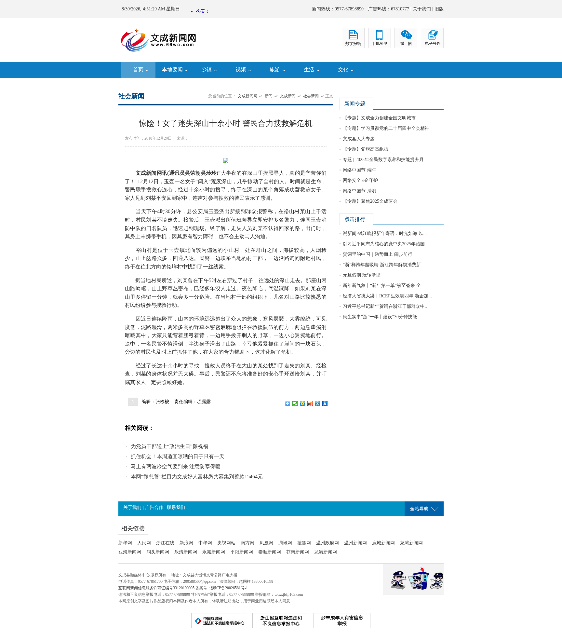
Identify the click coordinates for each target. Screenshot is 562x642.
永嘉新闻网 (213, 552)
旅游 (275, 69)
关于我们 (422, 9)
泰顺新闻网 (269, 552)
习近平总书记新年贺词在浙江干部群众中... (386, 306)
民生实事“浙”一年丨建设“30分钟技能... (382, 316)
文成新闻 (288, 96)
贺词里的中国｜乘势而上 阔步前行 (377, 254)
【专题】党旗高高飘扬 (365, 149)
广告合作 (154, 507)
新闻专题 (354, 103)
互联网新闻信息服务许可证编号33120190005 (156, 588)
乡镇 (206, 69)
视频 (240, 69)
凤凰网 (266, 542)
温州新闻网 (355, 542)
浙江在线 (165, 542)
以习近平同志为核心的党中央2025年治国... (386, 243)
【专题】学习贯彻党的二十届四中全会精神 (386, 128)
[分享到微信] (295, 403)
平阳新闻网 (241, 552)
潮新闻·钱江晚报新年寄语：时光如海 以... (385, 233)
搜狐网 (304, 542)
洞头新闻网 (157, 552)
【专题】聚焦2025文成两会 (370, 201)
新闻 (269, 96)
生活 (309, 69)
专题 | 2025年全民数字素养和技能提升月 (383, 159)
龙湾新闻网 (411, 542)
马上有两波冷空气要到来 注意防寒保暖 (176, 466)
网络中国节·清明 (359, 190)
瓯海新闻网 (129, 552)
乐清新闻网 (185, 552)
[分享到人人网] (325, 403)
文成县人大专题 (359, 138)
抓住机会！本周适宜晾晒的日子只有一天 (177, 456)
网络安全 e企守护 (360, 180)
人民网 (144, 542)
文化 (343, 69)
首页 (138, 69)
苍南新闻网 (297, 552)
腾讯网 (285, 542)
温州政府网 (327, 542)
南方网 (247, 542)
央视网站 (226, 542)
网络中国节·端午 (359, 170)
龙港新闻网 (325, 552)
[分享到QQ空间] (302, 403)
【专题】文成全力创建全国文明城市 (379, 118)
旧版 (439, 9)
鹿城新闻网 (383, 542)
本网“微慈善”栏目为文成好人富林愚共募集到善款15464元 (197, 476)
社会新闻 (311, 96)
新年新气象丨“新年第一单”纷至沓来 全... (384, 285)
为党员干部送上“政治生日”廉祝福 (169, 446)
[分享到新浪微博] (310, 403)
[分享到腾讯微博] (317, 403)
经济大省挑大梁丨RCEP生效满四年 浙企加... (387, 296)
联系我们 (176, 507)
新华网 (125, 542)
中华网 (205, 542)
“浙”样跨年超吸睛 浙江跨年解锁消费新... (384, 264)
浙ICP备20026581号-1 (229, 588)
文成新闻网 (247, 96)
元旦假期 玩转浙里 (362, 275)
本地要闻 (172, 69)
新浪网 (186, 542)
